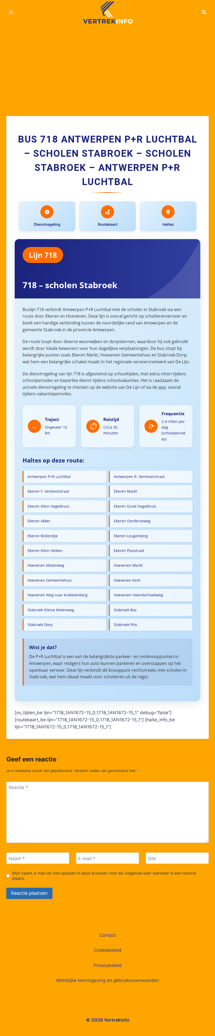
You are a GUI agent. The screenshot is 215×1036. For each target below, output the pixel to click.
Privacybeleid (107, 965)
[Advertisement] (107, 64)
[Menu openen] (11, 12)
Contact (107, 935)
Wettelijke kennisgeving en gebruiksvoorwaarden (107, 980)
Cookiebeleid (107, 950)
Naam (17, 858)
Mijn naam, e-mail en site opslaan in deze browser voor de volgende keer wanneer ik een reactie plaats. (104, 876)
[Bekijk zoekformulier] (204, 12)
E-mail (86, 858)
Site (152, 858)
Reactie (18, 787)
